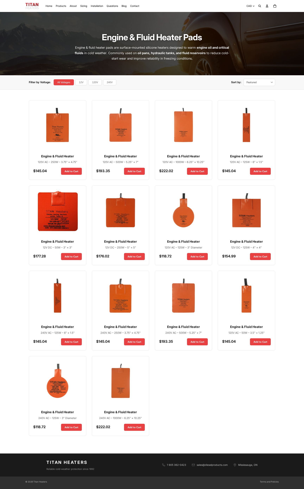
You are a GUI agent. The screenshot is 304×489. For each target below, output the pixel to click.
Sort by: (236, 82)
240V (110, 82)
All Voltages (63, 82)
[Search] (260, 6)
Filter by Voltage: (40, 82)
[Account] (267, 6)
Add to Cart (71, 171)
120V (95, 82)
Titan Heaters (40, 481)
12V (81, 82)
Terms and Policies (269, 481)
